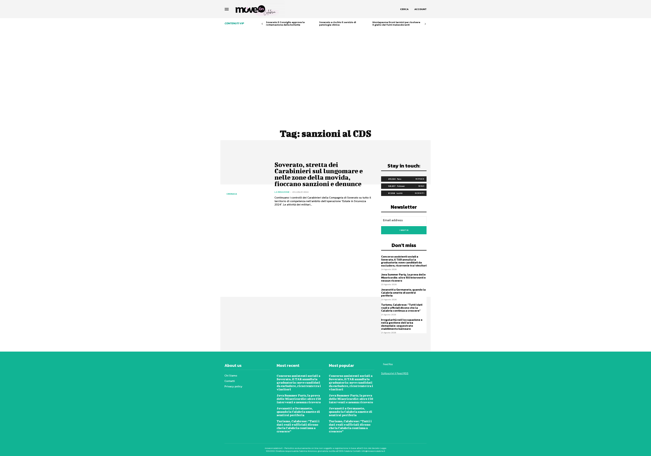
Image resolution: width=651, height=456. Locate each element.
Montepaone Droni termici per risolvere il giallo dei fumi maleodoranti (396, 23)
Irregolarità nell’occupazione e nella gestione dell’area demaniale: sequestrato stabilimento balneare (401, 324)
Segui (421, 186)
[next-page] (425, 24)
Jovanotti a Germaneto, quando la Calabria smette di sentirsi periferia (403, 293)
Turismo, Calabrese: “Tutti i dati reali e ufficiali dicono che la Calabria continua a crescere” (401, 308)
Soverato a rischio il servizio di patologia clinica (337, 23)
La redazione (281, 192)
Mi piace (420, 178)
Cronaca (231, 193)
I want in (403, 230)
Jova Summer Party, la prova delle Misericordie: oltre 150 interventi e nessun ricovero (403, 277)
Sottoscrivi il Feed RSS (394, 373)
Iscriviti (419, 193)
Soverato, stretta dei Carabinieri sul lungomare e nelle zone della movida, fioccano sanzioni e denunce (318, 174)
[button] (404, 9)
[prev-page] (262, 24)
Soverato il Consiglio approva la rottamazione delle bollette (285, 23)
